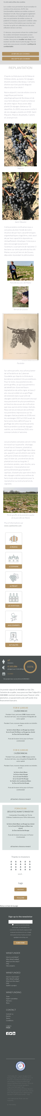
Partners (9, 1001)
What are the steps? (12, 961)
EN (9, 1028)
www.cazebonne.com (12, 525)
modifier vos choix (25, 39)
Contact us (9, 1014)
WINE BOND (20, 889)
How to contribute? (12, 957)
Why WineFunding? (12, 959)
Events (8, 1016)
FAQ (7, 963)
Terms (8, 1018)
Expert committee (12, 998)
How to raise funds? (12, 977)
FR (7, 1028)
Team (8, 996)
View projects (10, 966)
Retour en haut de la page (9, 906)
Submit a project (11, 985)
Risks (8, 1003)
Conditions (9, 1020)
